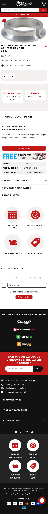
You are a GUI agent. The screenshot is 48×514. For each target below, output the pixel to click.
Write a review (24, 297)
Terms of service (35, 494)
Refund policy (11, 494)
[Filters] (3, 285)
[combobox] (24, 10)
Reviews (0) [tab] (12, 278)
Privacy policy (22, 494)
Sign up (37, 369)
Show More (24, 148)
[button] (4, 3)
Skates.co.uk (22, 488)
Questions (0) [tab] (35, 278)
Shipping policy (23, 498)
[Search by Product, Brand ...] (43, 10)
